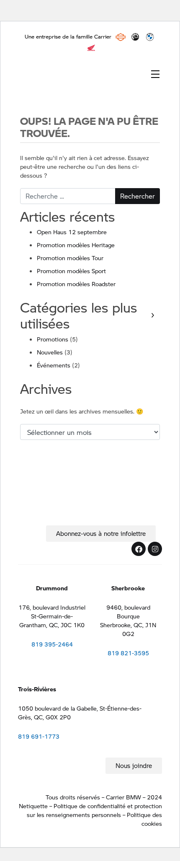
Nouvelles (50, 352)
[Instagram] (155, 549)
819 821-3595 (128, 653)
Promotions (52, 339)
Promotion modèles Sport (71, 270)
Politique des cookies (144, 818)
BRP (135, 36)
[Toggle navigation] (155, 73)
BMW (149, 36)
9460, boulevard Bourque (128, 611)
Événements (53, 365)
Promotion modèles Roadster (76, 283)
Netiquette (33, 806)
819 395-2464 (52, 644)
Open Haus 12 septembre (72, 232)
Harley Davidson (120, 36)
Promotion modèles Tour (70, 257)
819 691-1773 (38, 736)
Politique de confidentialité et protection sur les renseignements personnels (94, 810)
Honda (91, 47)
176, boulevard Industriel (51, 607)
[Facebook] (138, 549)
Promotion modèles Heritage (76, 244)
